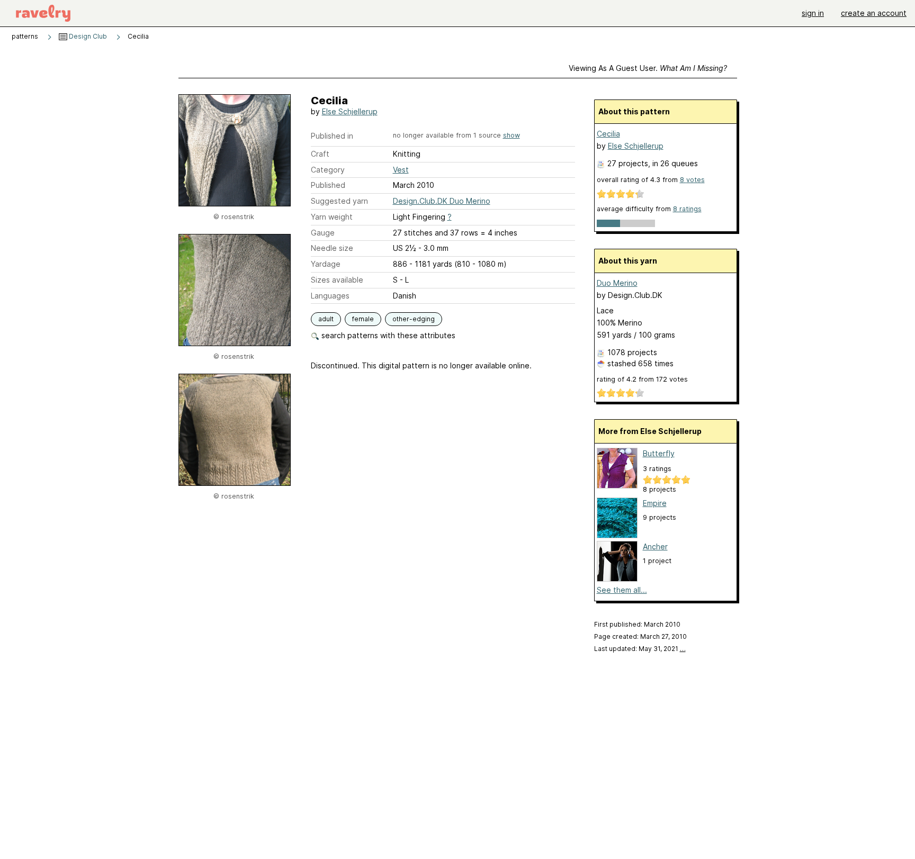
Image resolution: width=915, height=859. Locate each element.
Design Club (87, 36)
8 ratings (687, 209)
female (363, 319)
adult (326, 319)
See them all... (622, 589)
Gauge (323, 232)
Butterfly (659, 453)
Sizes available (337, 279)
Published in (332, 135)
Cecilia (608, 133)
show (511, 135)
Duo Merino (617, 282)
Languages (330, 295)
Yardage (325, 263)
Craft (320, 153)
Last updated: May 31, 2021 (640, 649)
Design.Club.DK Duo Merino (441, 200)
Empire (655, 503)
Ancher (655, 546)
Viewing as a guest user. (648, 68)
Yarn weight (332, 216)
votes (692, 180)
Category (328, 169)
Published (328, 184)
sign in (813, 12)
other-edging (413, 319)
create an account (874, 12)
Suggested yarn (339, 200)
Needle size (332, 247)
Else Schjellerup (350, 111)
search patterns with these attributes (387, 335)
